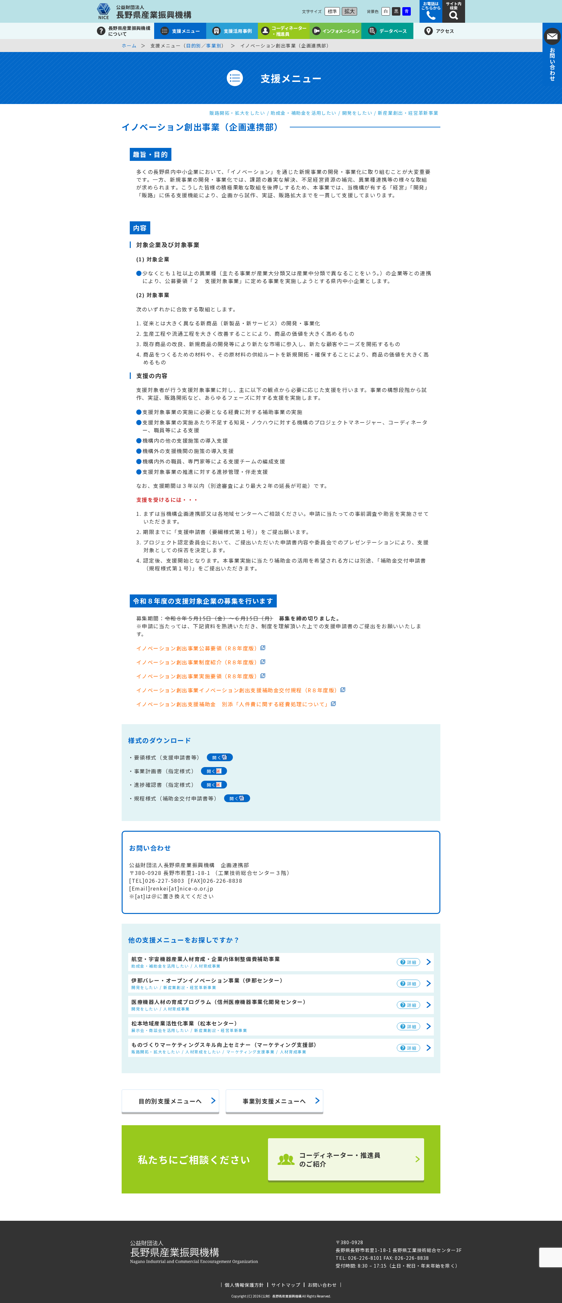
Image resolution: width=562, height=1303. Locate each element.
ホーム (129, 45)
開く (217, 757)
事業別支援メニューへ (274, 1101)
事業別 (213, 45)
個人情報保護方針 (244, 1285)
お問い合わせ (322, 1285)
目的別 (193, 45)
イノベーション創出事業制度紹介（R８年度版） (198, 662)
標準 (332, 11)
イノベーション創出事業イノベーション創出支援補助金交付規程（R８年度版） (238, 690)
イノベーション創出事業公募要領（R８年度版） (198, 648)
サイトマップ (286, 1285)
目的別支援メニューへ (170, 1101)
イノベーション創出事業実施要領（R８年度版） (198, 676)
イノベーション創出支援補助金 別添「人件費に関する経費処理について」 (233, 704)
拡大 (349, 11)
